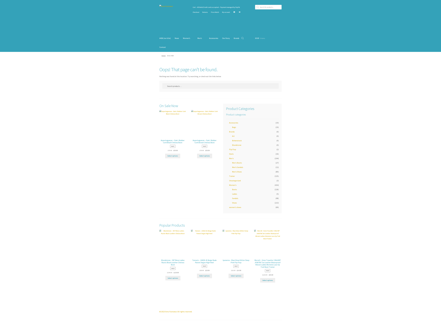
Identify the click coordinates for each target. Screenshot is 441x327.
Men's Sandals (237, 167)
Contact (162, 47)
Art (233, 136)
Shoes (234, 203)
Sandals (235, 198)
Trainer (232, 176)
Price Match (215, 12)
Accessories (213, 38)
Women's (232, 185)
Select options (172, 156)
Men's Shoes (237, 172)
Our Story (226, 38)
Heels (231, 154)
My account (226, 12)
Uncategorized (235, 180)
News (177, 38)
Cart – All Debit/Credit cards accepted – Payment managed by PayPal (216, 7)
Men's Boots (237, 163)
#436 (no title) (165, 38)
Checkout (196, 12)
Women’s (186, 38)
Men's (231, 158)
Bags (234, 127)
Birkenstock (237, 140)
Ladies (234, 194)
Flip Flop (232, 149)
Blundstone (236, 145)
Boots (234, 189)
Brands (236, 38)
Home (164, 56)
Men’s (199, 38)
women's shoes (235, 207)
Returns (205, 12)
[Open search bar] (242, 38)
